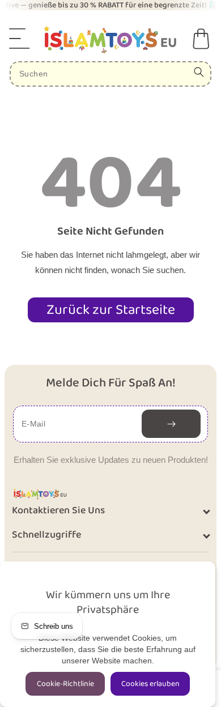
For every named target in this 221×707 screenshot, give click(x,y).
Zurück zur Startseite (110, 310)
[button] (19, 38)
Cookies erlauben (150, 684)
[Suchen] (199, 72)
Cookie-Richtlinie (65, 684)
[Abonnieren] (171, 424)
